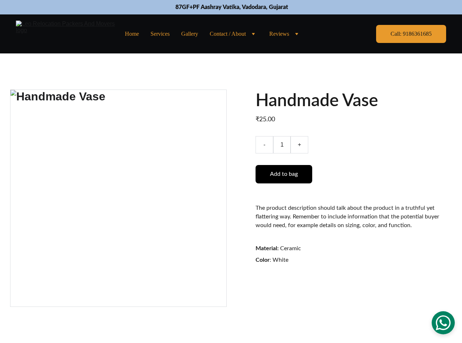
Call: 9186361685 (411, 34)
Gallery (189, 34)
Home (132, 34)
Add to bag (284, 174)
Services (160, 34)
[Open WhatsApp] (443, 322)
